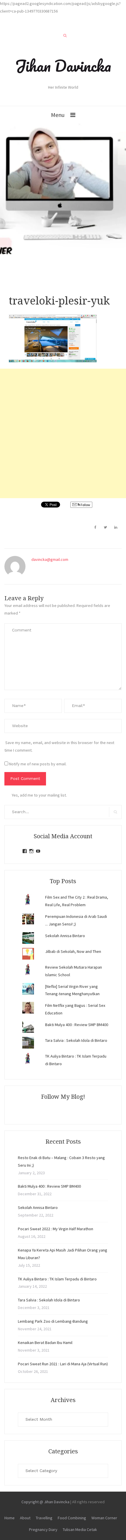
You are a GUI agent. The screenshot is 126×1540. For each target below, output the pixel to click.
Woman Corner (104, 1517)
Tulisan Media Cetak (80, 1529)
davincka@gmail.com (49, 559)
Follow (85, 505)
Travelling (44, 1517)
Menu (57, 114)
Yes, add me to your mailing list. (39, 795)
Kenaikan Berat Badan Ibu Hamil (45, 1342)
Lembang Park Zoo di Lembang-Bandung (53, 1321)
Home (9, 1517)
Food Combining (72, 1517)
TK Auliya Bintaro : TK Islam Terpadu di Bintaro (57, 1279)
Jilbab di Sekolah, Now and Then (73, 951)
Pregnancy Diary (43, 1529)
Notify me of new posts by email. (38, 763)
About (25, 1517)
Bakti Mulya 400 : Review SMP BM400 (76, 1024)
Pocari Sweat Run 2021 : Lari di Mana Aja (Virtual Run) (63, 1363)
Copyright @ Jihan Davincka (45, 1501)
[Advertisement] (63, 433)
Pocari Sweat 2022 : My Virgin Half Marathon (55, 1228)
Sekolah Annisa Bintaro (65, 935)
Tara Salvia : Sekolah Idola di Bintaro (76, 1040)
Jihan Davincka (63, 65)
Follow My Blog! (63, 1096)
